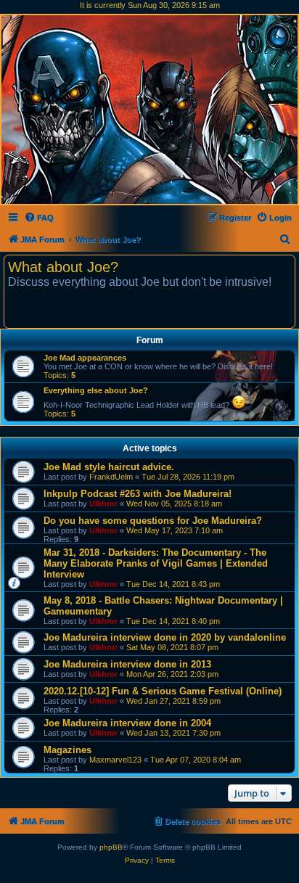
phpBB (111, 847)
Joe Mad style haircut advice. (109, 466)
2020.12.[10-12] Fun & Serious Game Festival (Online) (163, 691)
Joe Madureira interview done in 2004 (127, 723)
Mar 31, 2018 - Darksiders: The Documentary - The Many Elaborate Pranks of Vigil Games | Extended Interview (156, 563)
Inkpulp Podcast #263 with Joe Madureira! (138, 493)
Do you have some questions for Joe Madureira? (153, 520)
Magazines (67, 749)
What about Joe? (63, 267)
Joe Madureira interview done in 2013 (127, 664)
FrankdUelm (111, 476)
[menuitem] (39, 217)
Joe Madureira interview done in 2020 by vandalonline (165, 637)
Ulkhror (103, 503)
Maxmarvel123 (115, 759)
